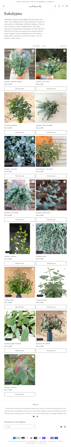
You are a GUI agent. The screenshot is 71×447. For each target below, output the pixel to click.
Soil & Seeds (14, 441)
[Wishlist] (63, 6)
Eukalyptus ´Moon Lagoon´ (43, 212)
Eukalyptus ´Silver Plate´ (43, 81)
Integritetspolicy (43, 441)
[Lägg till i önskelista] (33, 51)
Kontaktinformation (42, 443)
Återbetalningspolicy (33, 441)
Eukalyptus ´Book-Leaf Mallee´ (44, 125)
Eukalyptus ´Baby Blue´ (10, 169)
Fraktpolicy (60, 441)
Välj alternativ (19, 88)
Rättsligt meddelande (31, 443)
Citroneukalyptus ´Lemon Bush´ (44, 169)
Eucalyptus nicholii (41, 256)
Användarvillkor (52, 441)
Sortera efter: (36, 46)
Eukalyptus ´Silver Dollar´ (11, 212)
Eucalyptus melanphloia (10, 125)
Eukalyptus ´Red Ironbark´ (43, 343)
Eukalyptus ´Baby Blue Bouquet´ (13, 81)
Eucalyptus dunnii (9, 300)
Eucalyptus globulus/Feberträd (12, 343)
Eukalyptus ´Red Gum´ (10, 387)
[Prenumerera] (33, 427)
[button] (4, 6)
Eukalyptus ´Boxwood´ (10, 256)
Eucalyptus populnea (41, 300)
